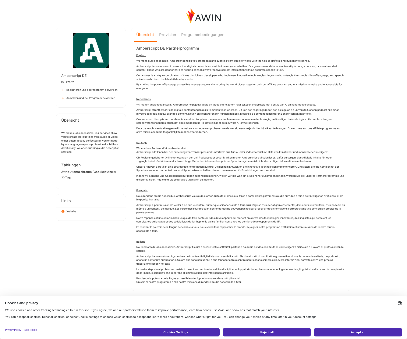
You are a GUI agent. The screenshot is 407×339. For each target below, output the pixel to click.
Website (71, 211)
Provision (167, 34)
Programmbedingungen (202, 34)
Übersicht (145, 34)
